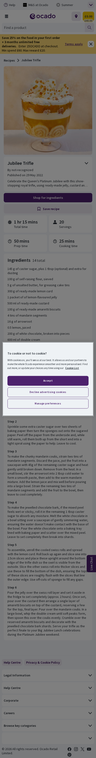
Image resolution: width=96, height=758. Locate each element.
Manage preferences (48, 403)
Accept (48, 380)
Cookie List (72, 367)
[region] (47, 379)
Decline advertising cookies (48, 391)
